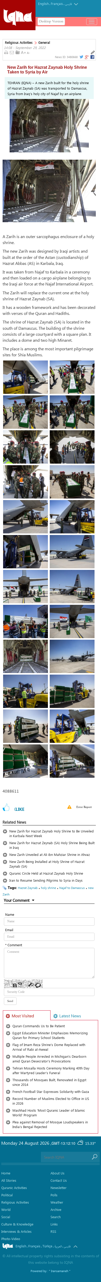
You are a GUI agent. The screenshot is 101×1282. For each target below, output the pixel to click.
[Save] (18, 52)
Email (9, 930)
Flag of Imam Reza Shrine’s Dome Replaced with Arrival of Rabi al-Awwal (48, 1046)
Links (54, 1224)
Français (57, 3)
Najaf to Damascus (72, 888)
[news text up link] (23, 52)
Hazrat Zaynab (28, 888)
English (43, 3)
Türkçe (47, 1246)
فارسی (68, 4)
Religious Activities (19, 42)
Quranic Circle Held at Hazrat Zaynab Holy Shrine (48, 873)
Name (9, 914)
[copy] (93, 52)
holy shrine (48, 888)
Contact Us (59, 1180)
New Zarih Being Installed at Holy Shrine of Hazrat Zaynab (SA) (46, 863)
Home (5, 1173)
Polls (54, 1195)
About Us (57, 1173)
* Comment (13, 945)
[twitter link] (81, 57)
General (44, 42)
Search (56, 1217)
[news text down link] (29, 52)
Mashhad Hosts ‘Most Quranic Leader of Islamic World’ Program (48, 1112)
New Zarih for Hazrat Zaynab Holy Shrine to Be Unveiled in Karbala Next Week (51, 833)
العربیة (58, 1246)
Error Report (84, 806)
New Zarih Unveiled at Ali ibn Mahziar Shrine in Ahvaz (49, 854)
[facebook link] (92, 57)
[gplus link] (86, 57)
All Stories (8, 1180)
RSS (53, 1231)
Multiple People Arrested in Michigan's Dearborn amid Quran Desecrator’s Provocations (49, 1058)
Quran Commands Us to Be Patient (38, 1026)
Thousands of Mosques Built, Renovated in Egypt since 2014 (49, 1082)
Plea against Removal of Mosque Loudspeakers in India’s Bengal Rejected (50, 1124)
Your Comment (17, 900)
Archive (56, 1209)
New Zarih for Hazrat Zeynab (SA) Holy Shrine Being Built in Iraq (52, 845)
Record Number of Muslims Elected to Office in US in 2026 (50, 1100)
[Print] (6, 53)
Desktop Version (51, 21)
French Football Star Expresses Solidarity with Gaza (50, 1091)
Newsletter (59, 1187)
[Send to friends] (12, 53)
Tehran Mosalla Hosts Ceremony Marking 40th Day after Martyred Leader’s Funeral (50, 1070)
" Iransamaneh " (59, 1271)
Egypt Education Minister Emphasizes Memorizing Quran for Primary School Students (50, 1035)
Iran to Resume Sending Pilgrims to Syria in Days (48, 880)
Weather (57, 1202)
